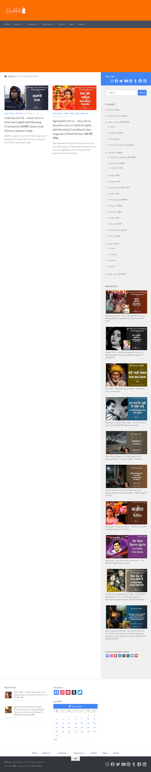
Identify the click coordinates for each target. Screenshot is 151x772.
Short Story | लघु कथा (118, 230)
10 (57, 723)
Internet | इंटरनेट (116, 133)
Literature (32, 24)
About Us (17, 24)
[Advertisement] (75, 50)
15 (88, 723)
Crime (112, 248)
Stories (81, 24)
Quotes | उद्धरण (116, 212)
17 (57, 727)
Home (6, 24)
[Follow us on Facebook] (116, 81)
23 (94, 727)
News (71, 24)
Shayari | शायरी (115, 224)
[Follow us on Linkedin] (145, 81)
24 (57, 731)
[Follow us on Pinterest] (130, 81)
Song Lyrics (47, 24)
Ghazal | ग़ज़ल (115, 182)
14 (82, 723)
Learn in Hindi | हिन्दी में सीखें (118, 122)
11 (63, 723)
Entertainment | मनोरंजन (117, 116)
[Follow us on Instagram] (112, 81)
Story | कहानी (115, 236)
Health (113, 127)
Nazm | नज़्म (114, 194)
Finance (113, 254)
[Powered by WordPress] (14, 766)
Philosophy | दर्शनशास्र (119, 200)
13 (75, 723)
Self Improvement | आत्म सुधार (122, 145)
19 (69, 727)
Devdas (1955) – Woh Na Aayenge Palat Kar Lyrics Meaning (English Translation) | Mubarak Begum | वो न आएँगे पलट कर (125, 355)
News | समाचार (113, 244)
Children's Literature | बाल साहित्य (123, 157)
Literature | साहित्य (115, 153)
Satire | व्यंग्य (114, 218)
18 (63, 727)
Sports (112, 260)
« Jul (55, 739)
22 (88, 727)
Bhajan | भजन (117, 168)
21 (82, 727)
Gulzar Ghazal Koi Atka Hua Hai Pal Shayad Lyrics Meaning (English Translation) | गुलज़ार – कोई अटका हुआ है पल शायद (125, 493)
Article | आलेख (113, 110)
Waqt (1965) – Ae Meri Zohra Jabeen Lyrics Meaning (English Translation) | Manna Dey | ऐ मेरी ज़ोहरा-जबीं (30, 694)
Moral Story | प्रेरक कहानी (120, 188)
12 (69, 723)
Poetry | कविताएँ (116, 206)
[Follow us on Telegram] (140, 81)
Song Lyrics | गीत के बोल (13, 114)
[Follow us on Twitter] (121, 81)
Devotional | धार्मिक (60, 114)
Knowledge (114, 139)
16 (94, 723)
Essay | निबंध (115, 175)
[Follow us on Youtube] (126, 81)
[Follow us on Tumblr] (135, 81)
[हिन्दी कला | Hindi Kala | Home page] (15, 10)
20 (75, 727)
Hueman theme (36, 766)
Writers (61, 24)
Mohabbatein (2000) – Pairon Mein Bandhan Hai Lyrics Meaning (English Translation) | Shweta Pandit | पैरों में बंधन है (125, 318)
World (112, 266)
